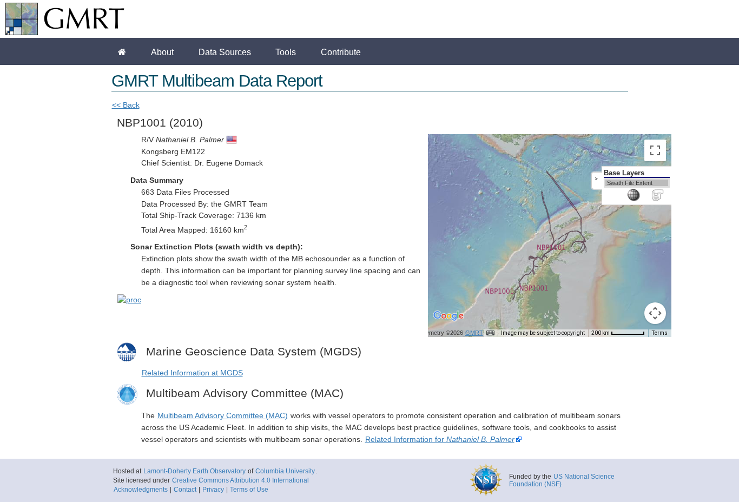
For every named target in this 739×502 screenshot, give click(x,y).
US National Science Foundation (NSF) (562, 480)
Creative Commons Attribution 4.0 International (240, 480)
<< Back (126, 105)
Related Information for (439, 439)
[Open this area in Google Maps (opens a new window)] (448, 323)
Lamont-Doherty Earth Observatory (194, 471)
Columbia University (285, 471)
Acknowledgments (141, 489)
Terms (660, 333)
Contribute (341, 52)
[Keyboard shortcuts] (490, 333)
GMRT (474, 332)
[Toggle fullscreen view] (655, 150)
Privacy (213, 489)
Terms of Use (249, 489)
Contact (185, 489)
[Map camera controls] (655, 313)
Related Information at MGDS (192, 373)
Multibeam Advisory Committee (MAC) (222, 416)
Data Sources (225, 52)
